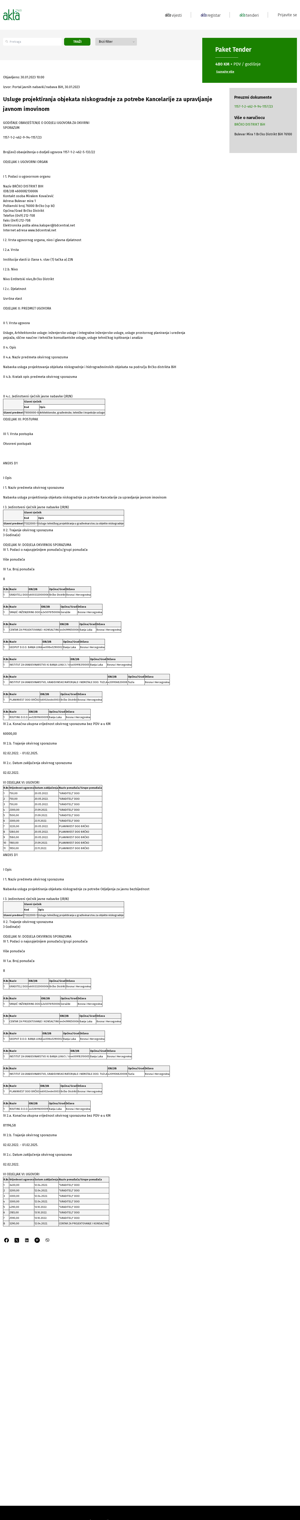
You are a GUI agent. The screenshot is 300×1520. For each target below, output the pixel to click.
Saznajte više (225, 71)
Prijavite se (287, 14)
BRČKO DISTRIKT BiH (249, 124)
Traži (77, 42)
